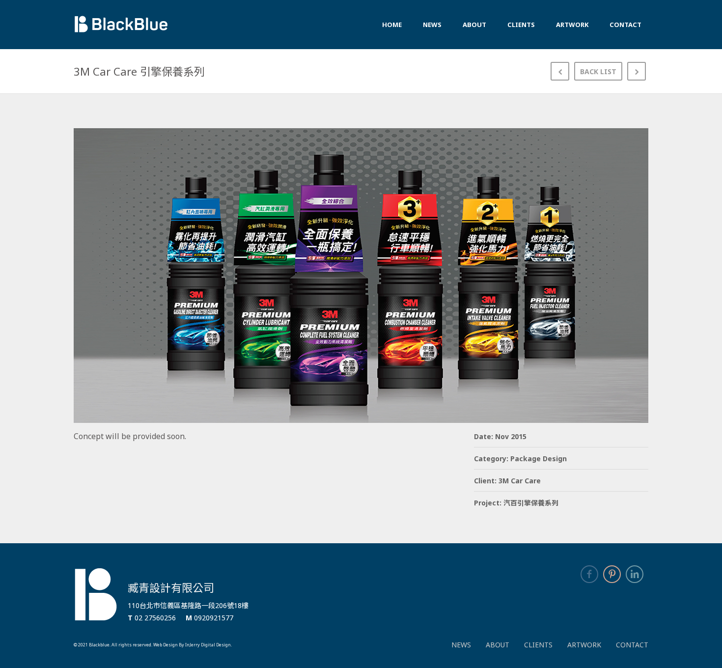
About (474, 24)
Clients (521, 24)
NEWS (461, 644)
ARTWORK (584, 644)
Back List (598, 71)
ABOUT (497, 644)
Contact (625, 24)
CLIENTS (538, 644)
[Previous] (560, 71)
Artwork (572, 24)
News (432, 24)
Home (392, 24)
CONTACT (632, 644)
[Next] (636, 71)
